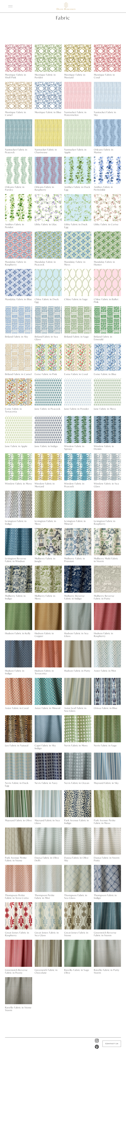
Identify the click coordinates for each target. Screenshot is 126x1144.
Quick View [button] (19, 67)
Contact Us (111, 1044)
